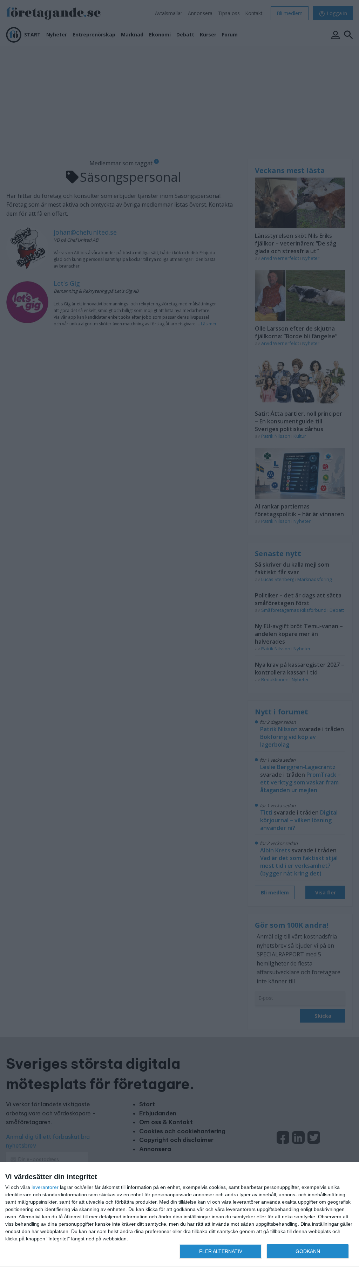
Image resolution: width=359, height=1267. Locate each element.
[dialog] (179, 1215)
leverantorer (45, 1187)
